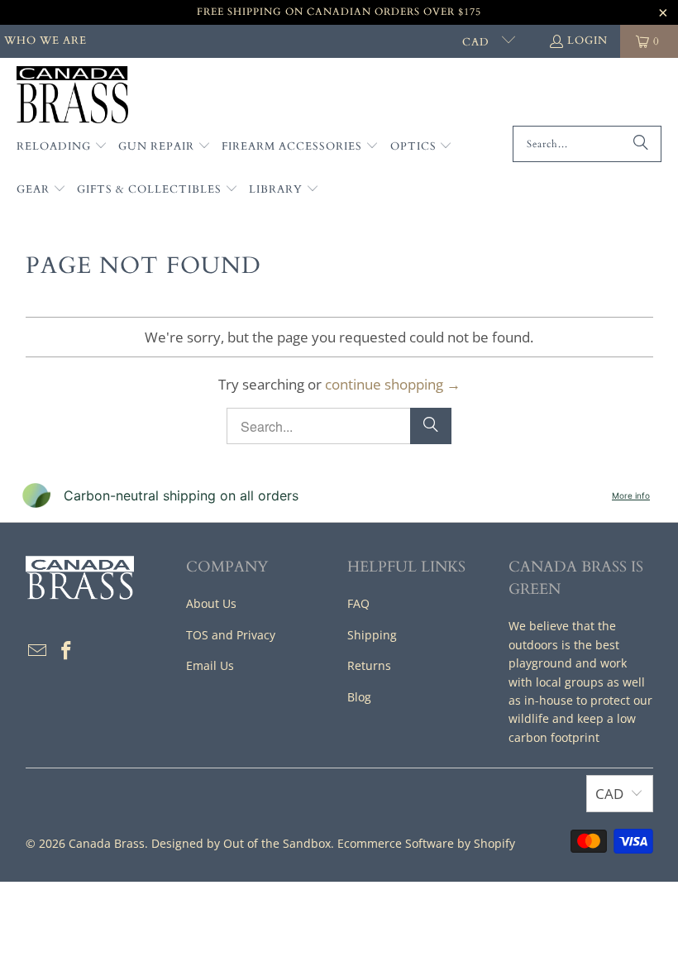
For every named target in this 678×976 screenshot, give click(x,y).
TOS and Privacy (230, 635)
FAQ (358, 603)
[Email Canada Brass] (38, 651)
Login (587, 40)
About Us (211, 603)
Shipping (372, 635)
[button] (62, 147)
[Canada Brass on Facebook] (67, 651)
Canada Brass (107, 843)
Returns (369, 665)
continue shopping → (393, 384)
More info (631, 495)
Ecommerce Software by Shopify (426, 843)
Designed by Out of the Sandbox (241, 843)
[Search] (640, 144)
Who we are (45, 40)
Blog (359, 697)
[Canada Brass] (72, 96)
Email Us (210, 665)
